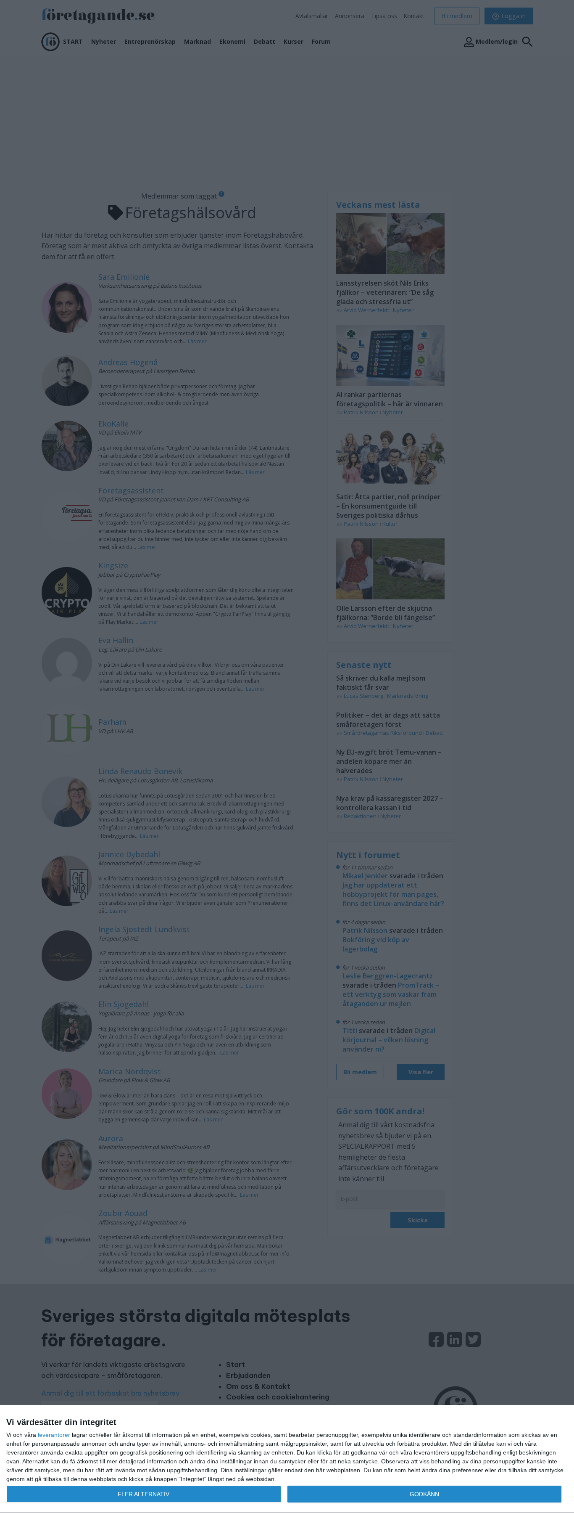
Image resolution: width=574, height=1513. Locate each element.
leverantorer (54, 1435)
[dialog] (287, 1459)
